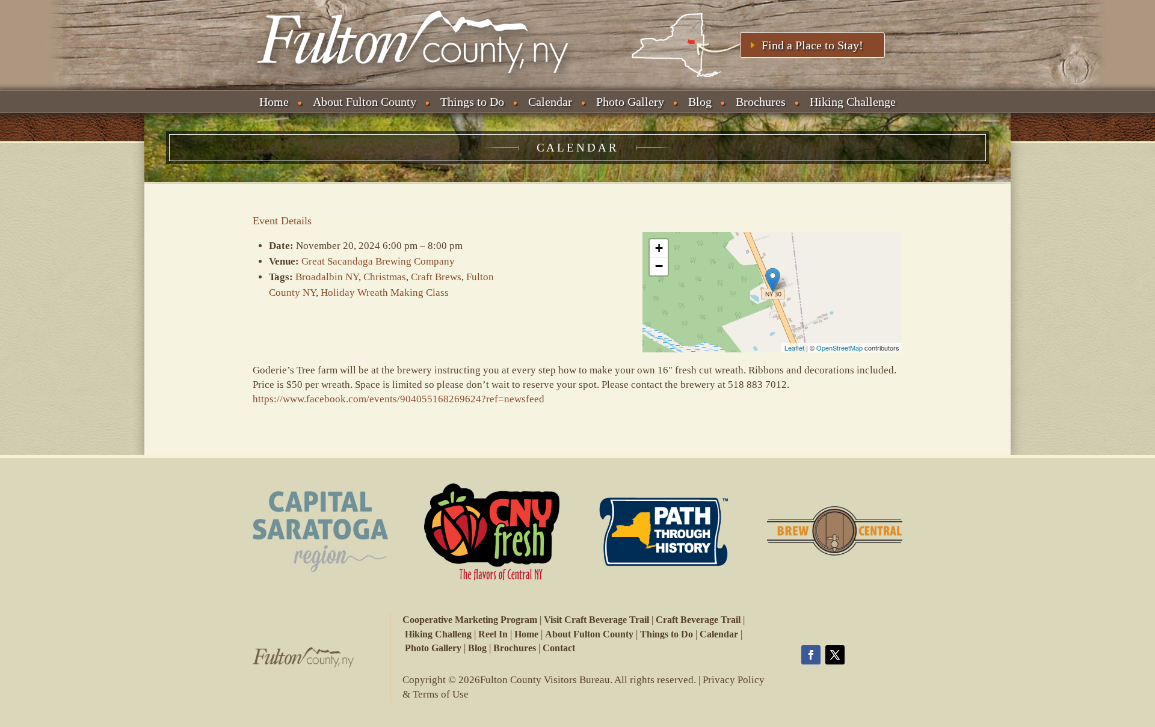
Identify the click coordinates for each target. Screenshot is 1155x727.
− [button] (659, 266)
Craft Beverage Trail (698, 620)
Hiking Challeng (438, 634)
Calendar (550, 101)
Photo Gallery (630, 101)
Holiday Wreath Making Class (385, 292)
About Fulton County (364, 101)
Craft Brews (436, 277)
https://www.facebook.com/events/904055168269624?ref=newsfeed (398, 399)
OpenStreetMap (839, 347)
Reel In (493, 634)
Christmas (384, 277)
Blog (700, 101)
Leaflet (794, 347)
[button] (577, 399)
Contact (559, 648)
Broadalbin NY (327, 277)
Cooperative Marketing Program (469, 620)
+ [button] (659, 248)
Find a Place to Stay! (812, 45)
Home (274, 101)
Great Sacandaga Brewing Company (378, 261)
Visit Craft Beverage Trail (596, 620)
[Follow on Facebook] (811, 654)
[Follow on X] (835, 654)
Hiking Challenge (853, 101)
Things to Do (472, 101)
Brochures (761, 101)
